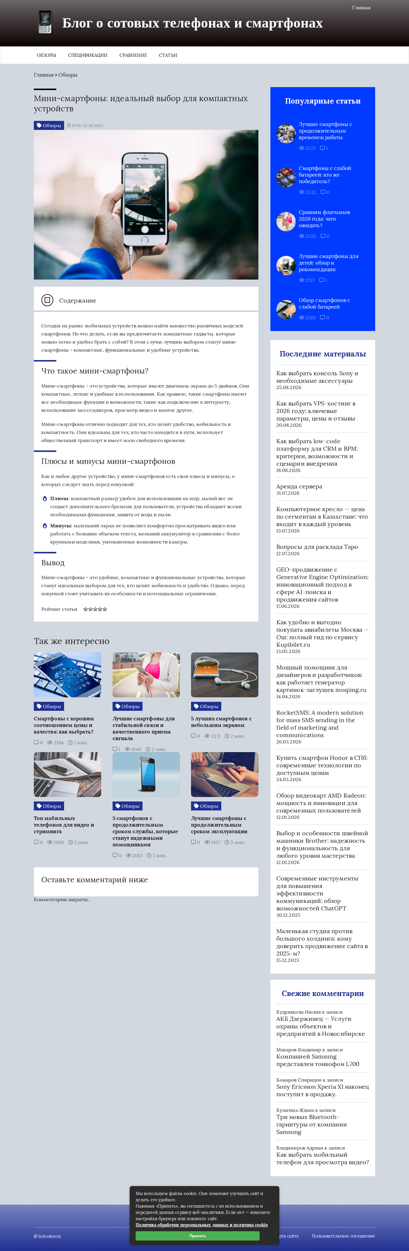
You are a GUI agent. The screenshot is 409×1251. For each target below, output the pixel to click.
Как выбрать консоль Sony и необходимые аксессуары (317, 376)
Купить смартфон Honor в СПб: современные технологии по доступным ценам (322, 765)
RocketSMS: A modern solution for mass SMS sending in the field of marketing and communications (319, 724)
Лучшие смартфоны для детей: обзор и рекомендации (328, 263)
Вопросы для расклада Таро (317, 546)
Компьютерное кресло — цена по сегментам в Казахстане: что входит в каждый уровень (322, 516)
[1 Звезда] (85, 609)
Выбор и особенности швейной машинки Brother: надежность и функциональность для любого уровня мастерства (322, 844)
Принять (198, 1236)
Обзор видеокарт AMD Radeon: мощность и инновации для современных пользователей (321, 803)
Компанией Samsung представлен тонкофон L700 (317, 1060)
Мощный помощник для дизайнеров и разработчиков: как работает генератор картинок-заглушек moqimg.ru (321, 678)
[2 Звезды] (90, 609)
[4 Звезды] (100, 609)
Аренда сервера (299, 486)
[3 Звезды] (95, 609)
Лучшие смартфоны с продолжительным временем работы (325, 131)
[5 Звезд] (104, 609)
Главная (361, 7)
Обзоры (46, 55)
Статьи (168, 55)
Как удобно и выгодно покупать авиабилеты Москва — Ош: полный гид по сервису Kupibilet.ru (322, 633)
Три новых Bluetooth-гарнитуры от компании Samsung (311, 1124)
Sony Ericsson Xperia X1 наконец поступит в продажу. (322, 1090)
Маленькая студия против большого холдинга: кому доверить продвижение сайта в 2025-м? (322, 942)
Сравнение (133, 55)
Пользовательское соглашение (343, 1236)
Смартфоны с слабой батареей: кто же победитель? (325, 175)
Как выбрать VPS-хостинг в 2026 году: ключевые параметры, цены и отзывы (315, 411)
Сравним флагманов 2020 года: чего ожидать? (324, 219)
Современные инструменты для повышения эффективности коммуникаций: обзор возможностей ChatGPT (317, 893)
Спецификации (87, 55)
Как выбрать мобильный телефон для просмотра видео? (322, 1158)
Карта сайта (286, 1236)
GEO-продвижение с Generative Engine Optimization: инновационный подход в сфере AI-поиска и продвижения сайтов (322, 584)
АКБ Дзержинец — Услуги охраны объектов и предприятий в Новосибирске (320, 1026)
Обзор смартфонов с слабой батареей (324, 303)
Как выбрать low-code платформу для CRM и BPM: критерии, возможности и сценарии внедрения (317, 452)
